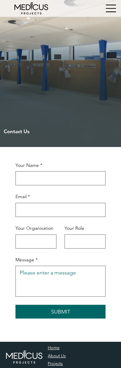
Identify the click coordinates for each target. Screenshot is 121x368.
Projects (55, 363)
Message (26, 260)
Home (53, 347)
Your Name (28, 165)
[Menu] (111, 8)
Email (22, 196)
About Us (57, 355)
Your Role (74, 228)
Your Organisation (34, 228)
